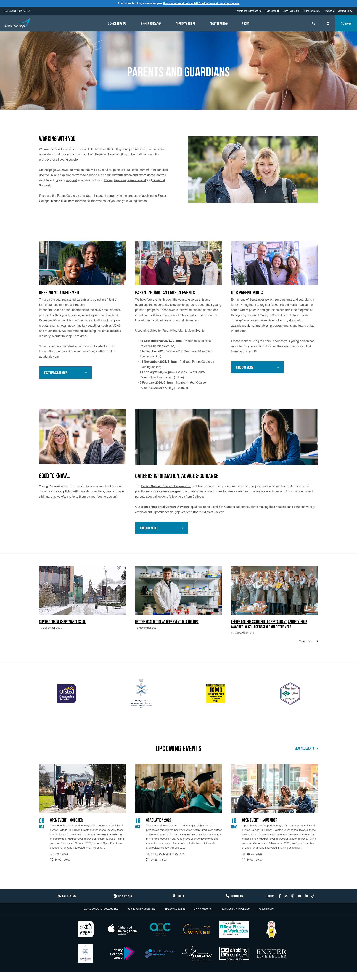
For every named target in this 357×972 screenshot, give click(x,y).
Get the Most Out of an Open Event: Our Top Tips (167, 621)
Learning (120, 180)
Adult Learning (219, 23)
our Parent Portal (286, 305)
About (245, 23)
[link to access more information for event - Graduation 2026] (178, 788)
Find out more (244, 367)
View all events (304, 748)
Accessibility (266, 909)
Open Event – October (66, 819)
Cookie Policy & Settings (141, 909)
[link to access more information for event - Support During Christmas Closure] (82, 590)
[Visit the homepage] (17, 23)
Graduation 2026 (159, 819)
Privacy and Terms (174, 909)
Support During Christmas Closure (62, 621)
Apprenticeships (185, 23)
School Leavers (117, 23)
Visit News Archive (55, 372)
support (71, 180)
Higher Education (151, 23)
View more (306, 641)
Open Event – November (259, 819)
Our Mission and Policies (235, 909)
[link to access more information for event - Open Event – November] (274, 788)
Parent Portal (136, 180)
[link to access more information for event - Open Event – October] (82, 788)
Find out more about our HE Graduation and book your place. (201, 3)
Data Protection (203, 909)
